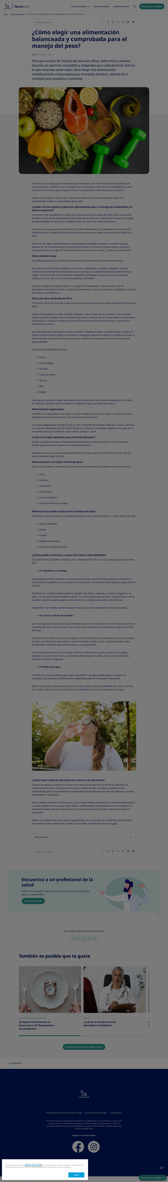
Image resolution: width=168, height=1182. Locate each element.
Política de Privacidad (33, 1165)
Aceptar (76, 1175)
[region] (45, 1169)
